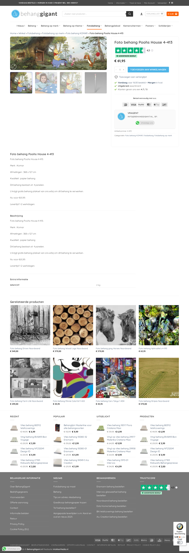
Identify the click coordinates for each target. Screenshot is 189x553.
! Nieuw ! (20, 25)
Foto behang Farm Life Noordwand (26, 401)
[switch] (180, 542)
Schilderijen (165, 25)
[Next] (101, 53)
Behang (32, 25)
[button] (141, 14)
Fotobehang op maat (64, 486)
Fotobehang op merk (53, 33)
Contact (14, 507)
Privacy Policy (17, 524)
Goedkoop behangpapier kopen (69, 502)
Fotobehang (93, 25)
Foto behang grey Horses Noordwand (113, 348)
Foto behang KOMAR (77, 33)
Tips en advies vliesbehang (67, 497)
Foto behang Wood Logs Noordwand (70, 348)
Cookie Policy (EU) (19, 529)
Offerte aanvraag (19, 502)
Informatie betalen (19, 513)
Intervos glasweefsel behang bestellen (111, 493)
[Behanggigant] (34, 14)
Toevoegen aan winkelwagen (148, 69)
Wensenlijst (162, 3)
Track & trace (135, 3)
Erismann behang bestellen (110, 486)
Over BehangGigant (20, 486)
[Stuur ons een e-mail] (172, 3)
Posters (150, 25)
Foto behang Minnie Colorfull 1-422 (69, 401)
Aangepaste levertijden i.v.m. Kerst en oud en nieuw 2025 (72, 515)
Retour (13, 518)
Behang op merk (49, 25)
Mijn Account (149, 3)
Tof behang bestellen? (64, 507)
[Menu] (184, 523)
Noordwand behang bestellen (112, 500)
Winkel (22, 33)
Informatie (120, 3)
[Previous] (15, 53)
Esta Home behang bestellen (111, 506)
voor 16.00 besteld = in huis (140, 82)
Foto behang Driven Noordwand (25, 348)
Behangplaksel (112, 25)
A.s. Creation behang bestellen (112, 516)
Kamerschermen (132, 25)
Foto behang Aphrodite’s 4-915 (153, 348)
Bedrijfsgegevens (19, 491)
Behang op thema (72, 25)
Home (110, 3)
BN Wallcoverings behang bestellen (115, 511)
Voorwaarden (17, 497)
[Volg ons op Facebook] (169, 3)
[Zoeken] (129, 14)
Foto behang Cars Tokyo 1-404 (110, 401)
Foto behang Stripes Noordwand (154, 401)
